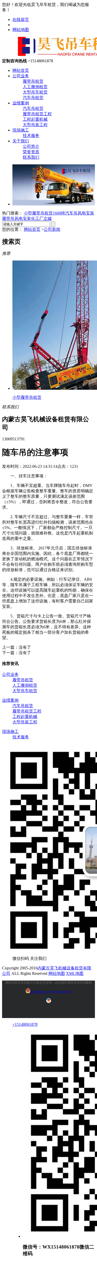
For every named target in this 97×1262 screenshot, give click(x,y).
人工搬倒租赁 (35, 87)
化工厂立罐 (41, 218)
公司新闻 (52, 229)
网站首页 (20, 70)
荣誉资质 (31, 152)
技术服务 (31, 135)
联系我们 (31, 157)
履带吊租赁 (33, 81)
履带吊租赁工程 (37, 114)
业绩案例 (20, 103)
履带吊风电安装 (16, 218)
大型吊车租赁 (35, 92)
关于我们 (20, 141)
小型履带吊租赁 (38, 213)
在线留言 (20, 19)
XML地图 (75, 973)
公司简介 (31, 146)
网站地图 (20, 29)
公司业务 (20, 76)
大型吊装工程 (35, 125)
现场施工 (20, 130)
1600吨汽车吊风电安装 (73, 213)
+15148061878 (25, 1024)
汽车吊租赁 (33, 97)
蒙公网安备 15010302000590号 (51, 992)
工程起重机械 (35, 119)
